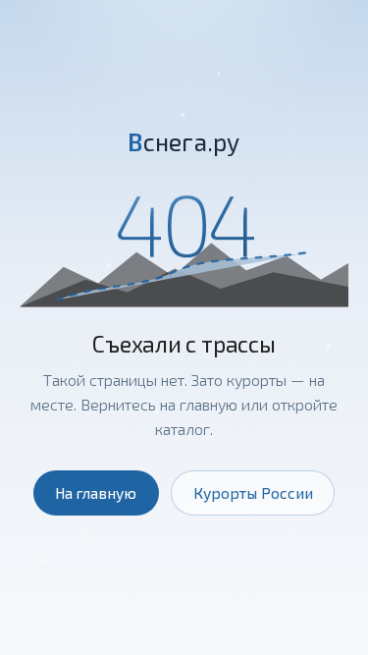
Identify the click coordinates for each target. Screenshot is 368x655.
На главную (95, 492)
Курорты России (253, 492)
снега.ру (183, 141)
